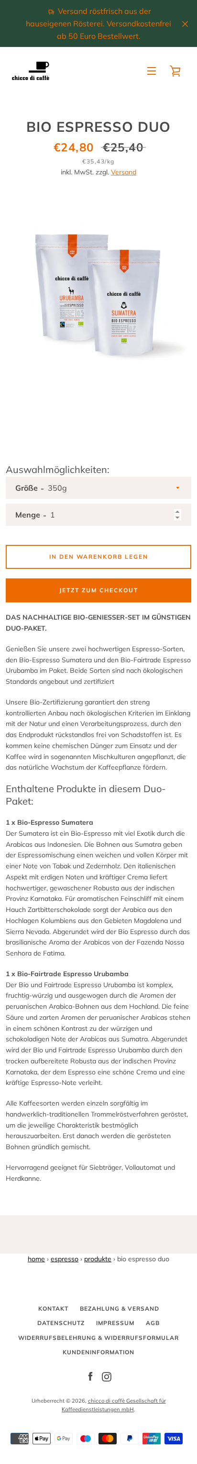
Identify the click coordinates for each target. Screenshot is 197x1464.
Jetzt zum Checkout (98, 590)
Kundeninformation (98, 1352)
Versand (123, 172)
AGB (153, 1322)
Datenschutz (61, 1322)
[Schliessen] (185, 23)
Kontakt (53, 1308)
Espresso (64, 1259)
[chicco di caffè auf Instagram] (106, 1376)
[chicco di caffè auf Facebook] (90, 1376)
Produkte (97, 1259)
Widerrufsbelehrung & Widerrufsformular (98, 1337)
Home (36, 1259)
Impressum (115, 1322)
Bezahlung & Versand (119, 1308)
